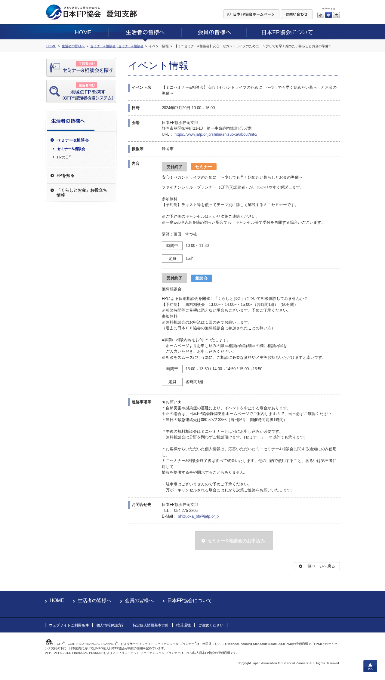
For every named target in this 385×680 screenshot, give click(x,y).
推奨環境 (183, 625)
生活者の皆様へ (94, 600)
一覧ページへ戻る (319, 566)
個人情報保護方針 (110, 625)
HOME (57, 600)
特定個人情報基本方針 (151, 625)
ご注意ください (210, 625)
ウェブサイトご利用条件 (69, 625)
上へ (370, 666)
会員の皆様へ (139, 600)
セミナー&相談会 (71, 149)
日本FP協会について (189, 600)
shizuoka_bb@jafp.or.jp (198, 516)
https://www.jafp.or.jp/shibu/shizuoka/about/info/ (215, 134)
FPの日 (64, 157)
